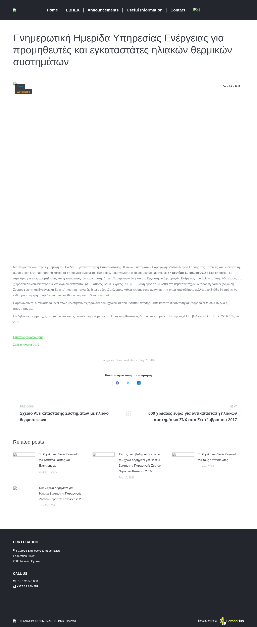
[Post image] (24, 461)
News (20, 86)
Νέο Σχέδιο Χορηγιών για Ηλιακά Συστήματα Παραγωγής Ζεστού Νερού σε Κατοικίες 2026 (60, 493)
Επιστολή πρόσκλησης (28, 337)
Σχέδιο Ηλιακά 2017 (26, 344)
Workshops (23, 91)
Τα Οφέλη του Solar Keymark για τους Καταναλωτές (217, 457)
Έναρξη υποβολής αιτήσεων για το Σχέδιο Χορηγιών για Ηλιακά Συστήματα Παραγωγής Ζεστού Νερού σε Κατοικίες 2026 (140, 463)
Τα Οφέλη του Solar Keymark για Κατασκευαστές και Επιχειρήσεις (58, 460)
